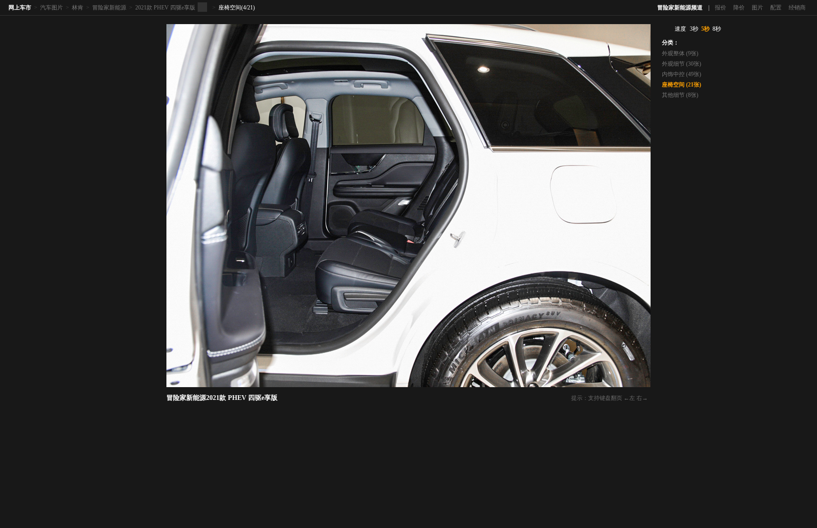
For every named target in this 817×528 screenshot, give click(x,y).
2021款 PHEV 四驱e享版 (165, 7)
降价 (739, 7)
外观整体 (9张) (680, 53)
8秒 (717, 29)
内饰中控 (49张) (681, 74)
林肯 (77, 7)
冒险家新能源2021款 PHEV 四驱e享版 (222, 397)
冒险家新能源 (109, 7)
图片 (757, 7)
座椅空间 (229, 7)
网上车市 (20, 7)
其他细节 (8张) (680, 95)
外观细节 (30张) (681, 64)
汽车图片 (51, 7)
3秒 (694, 29)
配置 (776, 7)
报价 (720, 7)
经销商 (797, 7)
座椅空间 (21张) (681, 84)
